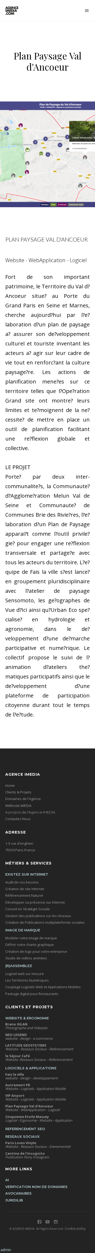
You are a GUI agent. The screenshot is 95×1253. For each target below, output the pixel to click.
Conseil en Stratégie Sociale (27, 909)
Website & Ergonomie (27, 1018)
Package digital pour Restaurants (31, 993)
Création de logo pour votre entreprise (36, 951)
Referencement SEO (25, 1129)
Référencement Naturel (24, 895)
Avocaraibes (18, 1193)
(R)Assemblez (18, 966)
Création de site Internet (24, 888)
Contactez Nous (18, 818)
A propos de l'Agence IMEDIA (30, 812)
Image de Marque (22, 930)
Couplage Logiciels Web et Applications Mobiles (43, 986)
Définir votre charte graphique (29, 944)
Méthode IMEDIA (18, 805)
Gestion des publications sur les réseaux (38, 915)
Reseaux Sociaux (22, 1136)
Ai (7, 1180)
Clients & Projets (18, 792)
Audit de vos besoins (22, 882)
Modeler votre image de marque (31, 938)
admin (6, 1249)
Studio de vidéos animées (26, 958)
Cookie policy (75, 1228)
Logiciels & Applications (30, 1068)
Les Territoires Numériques (27, 980)
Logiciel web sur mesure (24, 973)
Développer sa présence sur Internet (35, 902)
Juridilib (14, 1200)
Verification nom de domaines (36, 1187)
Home (10, 785)
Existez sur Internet (26, 874)
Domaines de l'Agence (23, 798)
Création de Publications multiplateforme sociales (45, 922)
